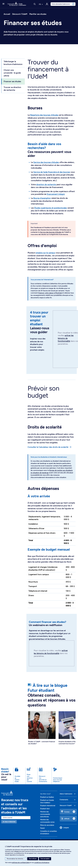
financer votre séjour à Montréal (50, 293)
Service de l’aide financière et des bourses (51, 172)
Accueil (7, 14)
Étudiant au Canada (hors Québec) (47, 801)
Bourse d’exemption (42, 198)
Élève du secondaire (47, 825)
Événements (64, 799)
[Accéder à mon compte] (47, 4)
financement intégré (56, 194)
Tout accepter (45, 858)
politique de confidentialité (21, 862)
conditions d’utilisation (41, 862)
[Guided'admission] (19, 793)
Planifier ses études (37, 14)
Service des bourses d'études (50, 232)
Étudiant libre (45, 809)
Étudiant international (47, 806)
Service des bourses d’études (46, 162)
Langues (66, 828)
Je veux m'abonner (9, 822)
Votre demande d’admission (61, 4)
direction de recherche (46, 184)
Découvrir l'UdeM (19, 14)
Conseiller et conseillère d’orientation (48, 832)
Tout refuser (33, 858)
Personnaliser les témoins (16, 859)
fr (40, 4)
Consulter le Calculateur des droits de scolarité (48, 447)
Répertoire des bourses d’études (44, 115)
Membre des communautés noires (47, 821)
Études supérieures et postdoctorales (50, 208)
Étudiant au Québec (47, 797)
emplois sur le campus (45, 253)
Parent (42, 828)
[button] (3, 4)
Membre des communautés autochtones (45, 814)
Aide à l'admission (66, 794)
